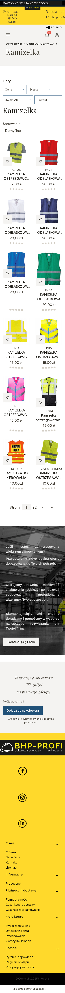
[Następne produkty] (42, 507)
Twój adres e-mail (13, 701)
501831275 (57, 11)
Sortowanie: (12, 124)
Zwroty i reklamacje (18, 941)
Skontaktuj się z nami (21, 642)
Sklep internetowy (28, 989)
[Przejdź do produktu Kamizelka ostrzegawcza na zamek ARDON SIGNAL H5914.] (48, 392)
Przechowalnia (15, 936)
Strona (15, 507)
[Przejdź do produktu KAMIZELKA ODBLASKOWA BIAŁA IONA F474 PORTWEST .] (16, 210)
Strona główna (14, 43)
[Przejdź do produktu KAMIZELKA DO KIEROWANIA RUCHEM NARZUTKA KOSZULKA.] (16, 452)
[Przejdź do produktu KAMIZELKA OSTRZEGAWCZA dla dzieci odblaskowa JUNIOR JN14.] (16, 331)
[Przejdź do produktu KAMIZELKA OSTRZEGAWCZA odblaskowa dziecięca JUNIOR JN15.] (48, 331)
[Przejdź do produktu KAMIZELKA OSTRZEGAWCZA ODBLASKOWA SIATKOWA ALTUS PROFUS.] (16, 152)
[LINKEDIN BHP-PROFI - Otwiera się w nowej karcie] (22, 823)
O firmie (11, 852)
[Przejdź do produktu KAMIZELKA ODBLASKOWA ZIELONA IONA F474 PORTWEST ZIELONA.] (48, 269)
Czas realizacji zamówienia (23, 910)
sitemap (11, 867)
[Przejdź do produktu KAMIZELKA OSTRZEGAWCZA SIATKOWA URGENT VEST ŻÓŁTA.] (48, 452)
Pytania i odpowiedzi (19, 957)
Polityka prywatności (20, 967)
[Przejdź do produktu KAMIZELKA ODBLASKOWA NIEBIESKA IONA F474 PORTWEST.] (16, 264)
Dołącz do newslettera (23, 710)
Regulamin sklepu (17, 962)
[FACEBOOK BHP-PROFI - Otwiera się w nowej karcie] (23, 771)
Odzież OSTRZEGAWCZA (40, 43)
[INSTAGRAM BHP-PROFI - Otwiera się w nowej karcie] (22, 797)
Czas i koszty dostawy (21, 904)
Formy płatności (16, 899)
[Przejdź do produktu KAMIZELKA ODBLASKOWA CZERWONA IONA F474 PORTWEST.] (48, 152)
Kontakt (11, 862)
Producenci (13, 883)
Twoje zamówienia (18, 926)
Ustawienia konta (17, 931)
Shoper (42, 978)
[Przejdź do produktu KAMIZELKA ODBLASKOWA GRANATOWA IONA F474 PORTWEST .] (48, 210)
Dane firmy (13, 857)
